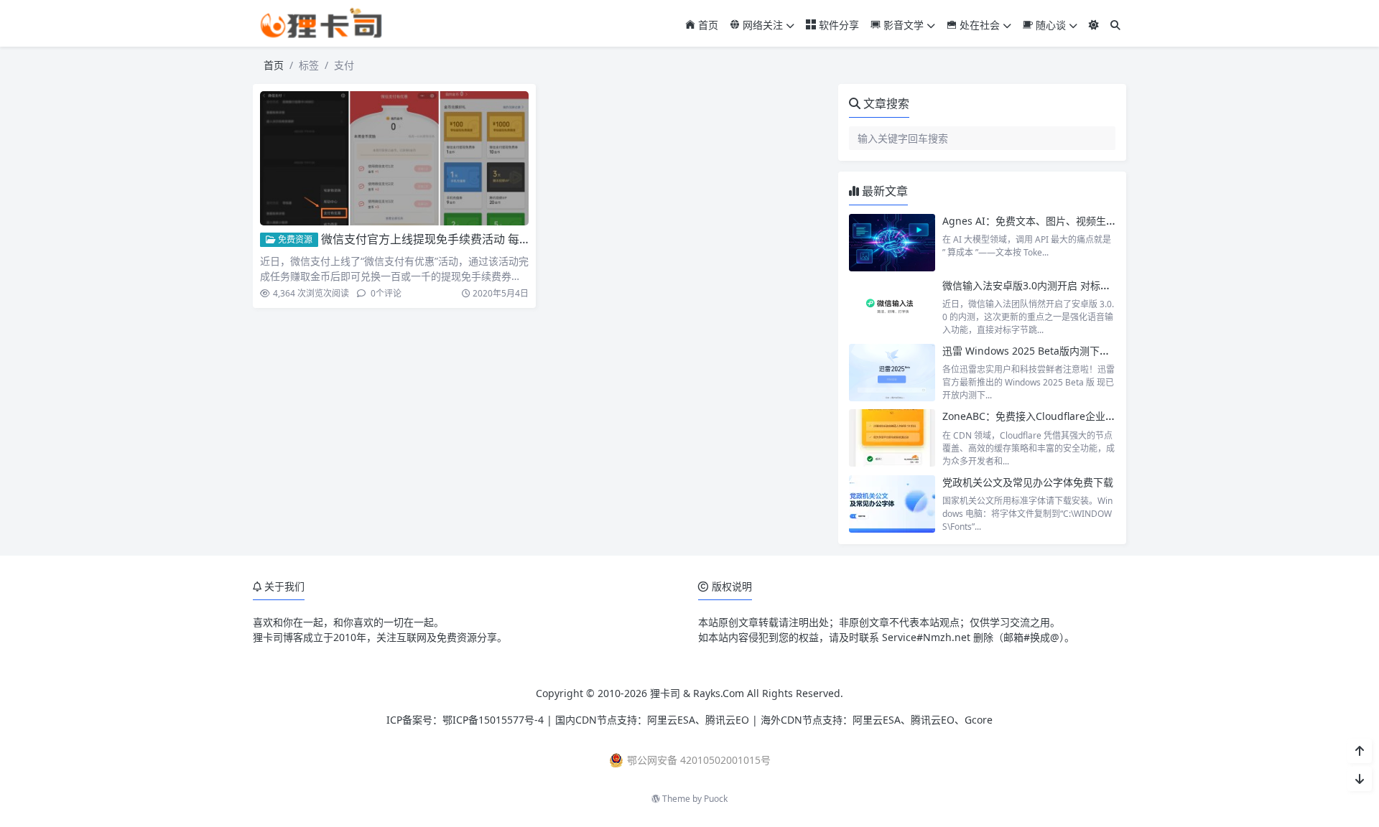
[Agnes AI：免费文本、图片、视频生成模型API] (892, 242)
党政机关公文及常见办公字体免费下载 (1027, 482)
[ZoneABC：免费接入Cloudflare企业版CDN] (892, 438)
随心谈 (1049, 25)
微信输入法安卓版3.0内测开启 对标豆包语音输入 (1051, 285)
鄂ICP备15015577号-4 (493, 719)
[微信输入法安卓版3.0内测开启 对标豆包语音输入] (892, 307)
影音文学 (902, 25)
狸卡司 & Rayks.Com (697, 693)
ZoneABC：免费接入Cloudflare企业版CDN (1039, 416)
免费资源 (294, 239)
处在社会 (978, 25)
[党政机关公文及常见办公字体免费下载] (892, 504)
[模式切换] (1094, 24)
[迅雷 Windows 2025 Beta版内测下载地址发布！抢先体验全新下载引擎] (892, 372)
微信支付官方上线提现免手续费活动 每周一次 (437, 239)
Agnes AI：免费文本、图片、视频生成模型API (1047, 221)
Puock (716, 799)
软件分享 (837, 25)
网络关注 (761, 25)
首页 (706, 25)
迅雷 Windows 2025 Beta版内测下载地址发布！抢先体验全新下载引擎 (1101, 351)
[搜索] (1115, 24)
